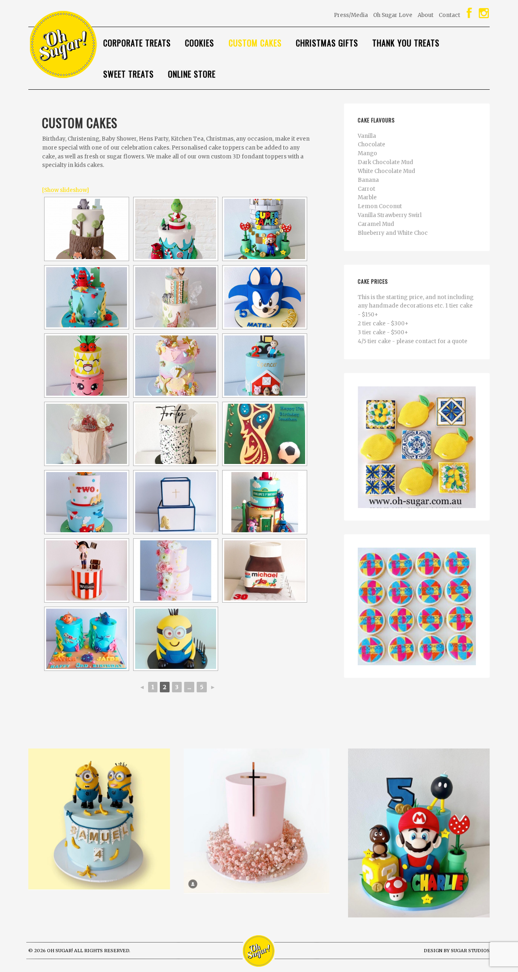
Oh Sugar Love (392, 15)
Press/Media (351, 15)
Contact (449, 15)
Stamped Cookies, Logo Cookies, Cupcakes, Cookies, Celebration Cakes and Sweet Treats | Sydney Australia (93, 44)
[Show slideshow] (65, 190)
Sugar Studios (470, 950)
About (425, 15)
